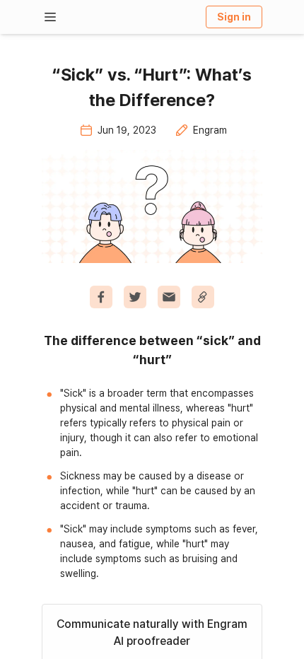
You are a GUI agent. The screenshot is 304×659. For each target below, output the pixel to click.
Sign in (234, 17)
